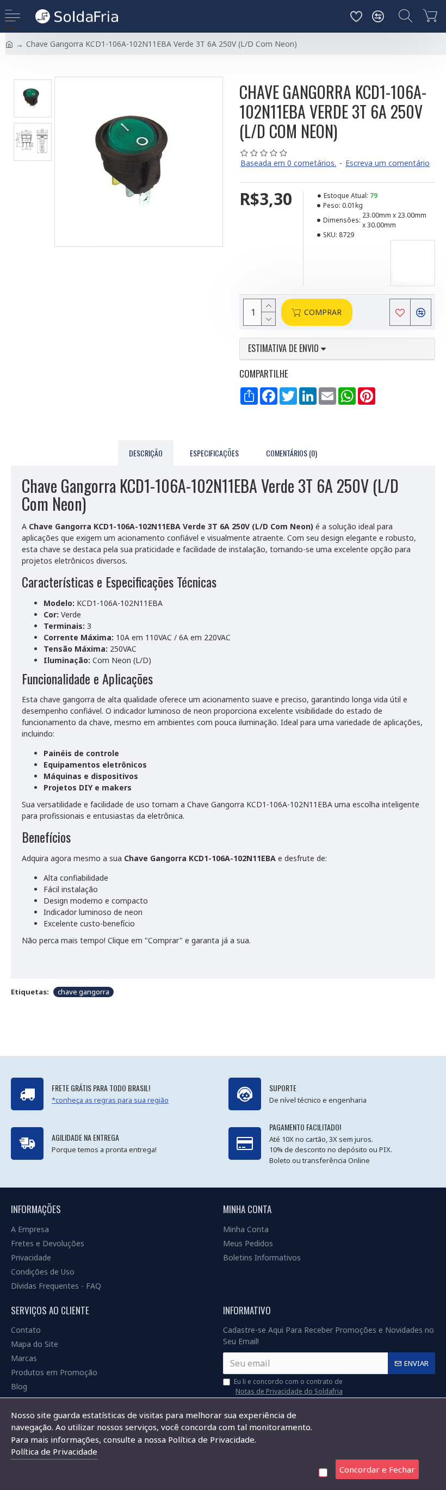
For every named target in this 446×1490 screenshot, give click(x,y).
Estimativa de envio (284, 349)
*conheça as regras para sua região (110, 1100)
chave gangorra (83, 992)
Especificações (214, 453)
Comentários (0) (291, 453)
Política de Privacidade (54, 1451)
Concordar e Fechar (377, 1469)
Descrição (146, 453)
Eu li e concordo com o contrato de (288, 1386)
